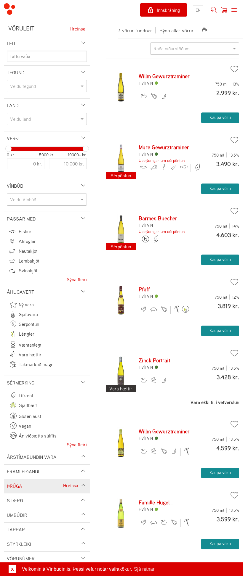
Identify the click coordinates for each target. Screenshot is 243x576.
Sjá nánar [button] (144, 569)
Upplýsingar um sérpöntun (162, 160)
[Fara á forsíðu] (9, 10)
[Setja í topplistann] (234, 69)
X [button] (12, 569)
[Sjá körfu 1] (224, 10)
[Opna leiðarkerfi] (234, 10)
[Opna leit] (214, 10)
